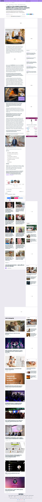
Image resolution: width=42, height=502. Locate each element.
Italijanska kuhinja (9, 194)
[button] (23, 14)
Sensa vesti (15, 4)
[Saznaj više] (36, 223)
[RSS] (22, 499)
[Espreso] (15, 496)
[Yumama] (29, 496)
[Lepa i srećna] (23, 496)
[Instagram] (21, 499)
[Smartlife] (26, 496)
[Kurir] (9, 496)
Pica (6, 194)
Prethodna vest (9, 191)
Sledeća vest (21, 191)
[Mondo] (12, 496)
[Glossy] (21, 496)
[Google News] (24, 499)
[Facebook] (18, 499)
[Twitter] (19, 499)
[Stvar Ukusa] (32, 496)
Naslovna (7, 4)
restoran (14, 194)
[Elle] (17, 496)
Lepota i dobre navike (11, 4)
